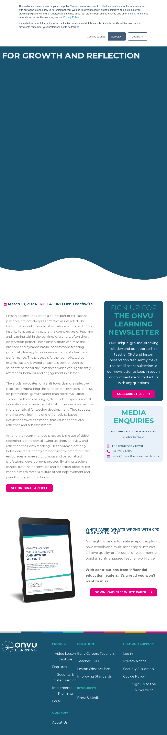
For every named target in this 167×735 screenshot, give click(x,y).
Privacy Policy (71, 17)
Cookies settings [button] (96, 36)
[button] (29, 488)
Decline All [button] (138, 36)
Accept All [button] (116, 36)
